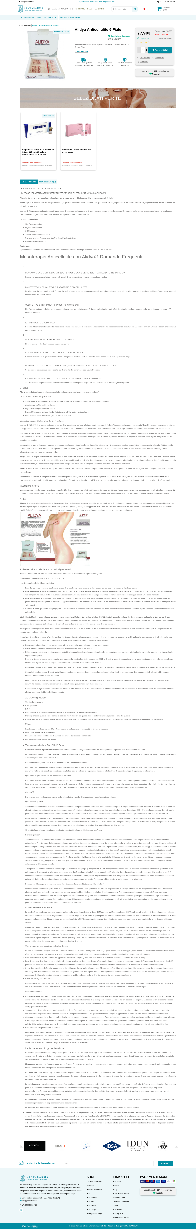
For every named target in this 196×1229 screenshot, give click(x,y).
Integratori (50, 17)
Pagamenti (117, 1209)
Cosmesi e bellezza (94, 1181)
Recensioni (159, 58)
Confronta (144, 62)
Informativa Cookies (121, 1217)
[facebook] (21, 1210)
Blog (115, 1189)
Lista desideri (145, 58)
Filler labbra (91, 1205)
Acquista (161, 50)
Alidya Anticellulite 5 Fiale (48, 25)
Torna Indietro (25, 25)
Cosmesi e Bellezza (31, 17)
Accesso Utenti (119, 1197)
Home (34, 25)
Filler (88, 1193)
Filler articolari (92, 1197)
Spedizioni (117, 1205)
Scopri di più (81, 52)
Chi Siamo (117, 1181)
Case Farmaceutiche (121, 1193)
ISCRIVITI (165, 1163)
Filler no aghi (92, 1209)
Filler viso (90, 1201)
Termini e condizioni (121, 1201)
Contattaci (25, 165)
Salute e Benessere (70, 17)
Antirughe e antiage (94, 1213)
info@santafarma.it (29, 1201)
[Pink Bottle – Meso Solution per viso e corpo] (78, 130)
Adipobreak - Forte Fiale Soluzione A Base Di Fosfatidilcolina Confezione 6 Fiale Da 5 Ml (38, 151)
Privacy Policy (119, 1213)
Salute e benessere (94, 1189)
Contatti (116, 1185)
